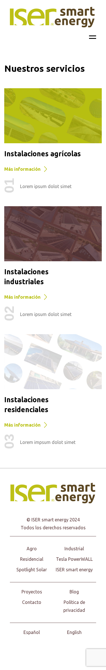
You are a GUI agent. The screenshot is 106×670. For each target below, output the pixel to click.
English (74, 632)
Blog (74, 591)
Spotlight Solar (31, 569)
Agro (32, 548)
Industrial (74, 548)
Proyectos (31, 591)
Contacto (31, 602)
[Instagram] (59, 650)
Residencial (31, 559)
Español (31, 632)
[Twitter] (46, 650)
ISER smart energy (74, 569)
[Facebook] (34, 650)
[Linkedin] (72, 650)
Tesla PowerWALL (74, 559)
